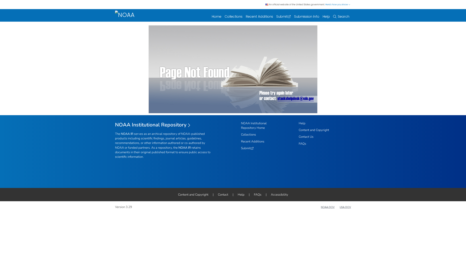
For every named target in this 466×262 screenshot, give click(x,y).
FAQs (302, 144)
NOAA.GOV (328, 207)
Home (216, 16)
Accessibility (279, 194)
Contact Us (306, 137)
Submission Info (306, 16)
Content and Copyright (314, 130)
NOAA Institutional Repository (151, 124)
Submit (282, 16)
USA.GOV (345, 207)
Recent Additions (259, 16)
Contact (223, 194)
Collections (233, 16)
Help (326, 16)
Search (343, 16)
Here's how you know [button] (336, 4)
